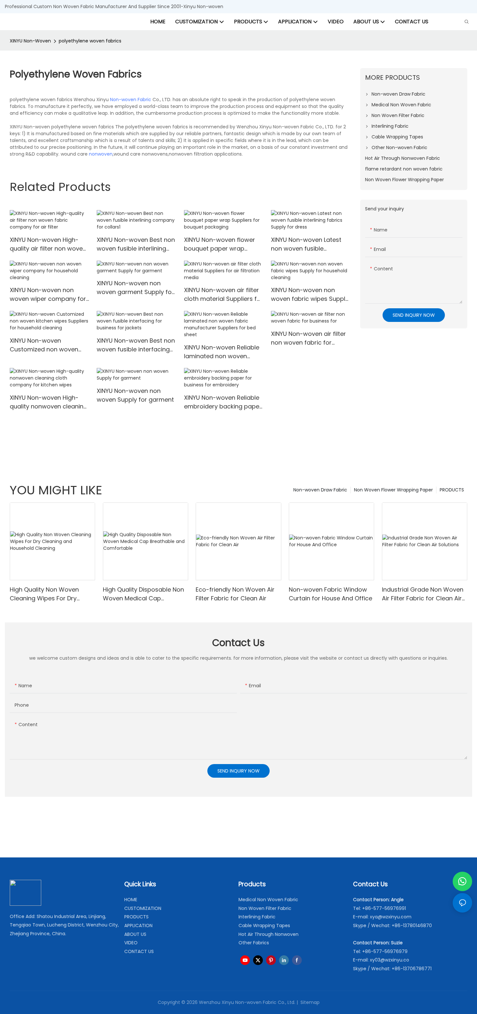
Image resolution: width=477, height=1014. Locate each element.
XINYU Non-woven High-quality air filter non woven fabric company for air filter (48, 244)
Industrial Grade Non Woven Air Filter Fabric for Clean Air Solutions (422, 594)
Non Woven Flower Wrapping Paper (393, 490)
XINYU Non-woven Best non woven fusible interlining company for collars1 (136, 244)
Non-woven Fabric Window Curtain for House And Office (330, 593)
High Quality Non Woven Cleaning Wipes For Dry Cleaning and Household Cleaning (45, 594)
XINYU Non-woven (30, 41)
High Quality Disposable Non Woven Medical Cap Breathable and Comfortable (145, 594)
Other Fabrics (253, 942)
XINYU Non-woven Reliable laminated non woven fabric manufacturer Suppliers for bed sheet (223, 351)
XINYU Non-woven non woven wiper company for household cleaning (48, 294)
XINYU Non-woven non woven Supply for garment (135, 395)
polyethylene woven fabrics (90, 41)
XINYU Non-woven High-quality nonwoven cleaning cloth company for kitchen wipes (48, 402)
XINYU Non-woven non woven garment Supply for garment (135, 287)
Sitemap (309, 1002)
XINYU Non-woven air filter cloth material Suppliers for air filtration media (223, 294)
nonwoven (101, 154)
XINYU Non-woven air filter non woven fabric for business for (308, 338)
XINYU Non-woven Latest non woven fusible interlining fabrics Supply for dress (306, 244)
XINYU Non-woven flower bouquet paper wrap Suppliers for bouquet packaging (219, 244)
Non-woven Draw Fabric (320, 490)
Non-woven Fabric (130, 99)
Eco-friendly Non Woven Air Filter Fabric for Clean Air (235, 593)
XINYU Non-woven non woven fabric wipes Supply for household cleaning (310, 294)
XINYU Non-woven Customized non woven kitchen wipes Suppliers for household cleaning (48, 345)
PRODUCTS (452, 490)
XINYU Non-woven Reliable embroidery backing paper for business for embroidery (223, 402)
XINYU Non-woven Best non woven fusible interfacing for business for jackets (136, 345)
